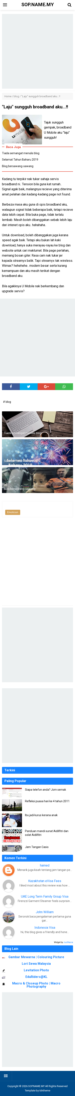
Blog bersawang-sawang (17, 166)
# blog (7, 401)
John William (45, 912)
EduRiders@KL (36, 977)
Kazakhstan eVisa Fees (44, 881)
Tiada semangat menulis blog (20, 153)
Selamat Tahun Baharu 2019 (20, 159)
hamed (44, 865)
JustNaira (68, 942)
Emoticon (12, 512)
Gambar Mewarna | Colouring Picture (36, 957)
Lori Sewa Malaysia (36, 964)
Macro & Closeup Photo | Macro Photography (36, 984)
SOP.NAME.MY (36, 1086)
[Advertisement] (37, 51)
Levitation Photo (36, 970)
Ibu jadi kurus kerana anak (41, 815)
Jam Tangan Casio (37, 847)
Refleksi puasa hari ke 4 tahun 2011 (47, 801)
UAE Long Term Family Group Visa (44, 896)
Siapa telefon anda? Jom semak (45, 789)
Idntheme (44, 1090)
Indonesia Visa (44, 927)
